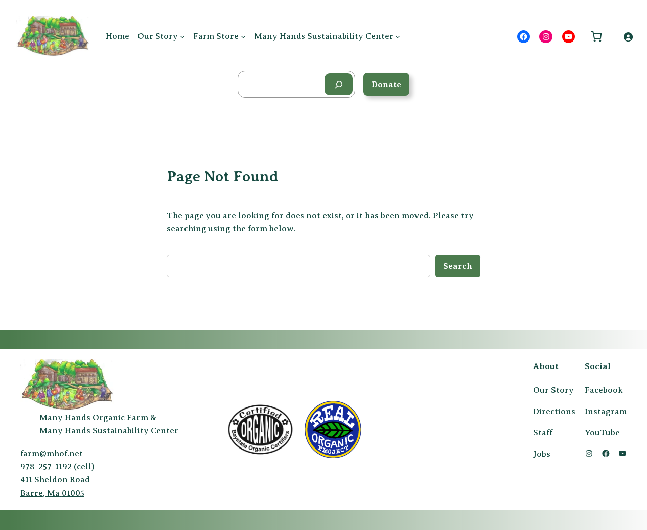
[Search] (339, 84)
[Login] (628, 36)
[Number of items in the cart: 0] (596, 36)
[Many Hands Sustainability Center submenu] (397, 36)
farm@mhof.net (51, 453)
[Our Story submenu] (182, 36)
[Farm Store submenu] (243, 36)
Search (457, 266)
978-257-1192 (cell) (57, 466)
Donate (386, 84)
